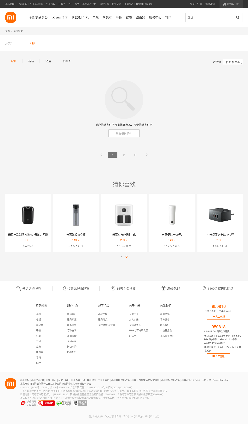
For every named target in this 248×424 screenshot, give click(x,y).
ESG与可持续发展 (138, 330)
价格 (67, 61)
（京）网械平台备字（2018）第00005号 (41, 390)
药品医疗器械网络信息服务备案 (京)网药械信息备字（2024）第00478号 (100, 390)
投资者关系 (135, 324)
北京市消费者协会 (81, 383)
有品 (77, 3)
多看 (54, 380)
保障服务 (72, 341)
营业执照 (143, 390)
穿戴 (38, 335)
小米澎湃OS (36, 3)
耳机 (38, 341)
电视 (38, 319)
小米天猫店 (103, 380)
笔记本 (39, 324)
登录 (192, 3)
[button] (121, 257)
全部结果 (18, 31)
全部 (32, 43)
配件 (38, 362)
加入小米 (134, 319)
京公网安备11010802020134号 (88, 387)
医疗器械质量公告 (157, 390)
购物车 (233, 3)
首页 (7, 31)
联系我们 (165, 324)
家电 (38, 346)
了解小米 (134, 314)
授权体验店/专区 (106, 324)
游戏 (60, 380)
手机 (38, 314)
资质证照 (104, 3)
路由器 (39, 352)
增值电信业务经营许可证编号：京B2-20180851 (45, 394)
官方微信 (165, 319)
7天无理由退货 (79, 288)
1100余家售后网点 (220, 288)
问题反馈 (206, 380)
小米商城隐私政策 (170, 380)
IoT (69, 3)
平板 (38, 330)
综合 (13, 61)
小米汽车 (50, 3)
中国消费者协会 (62, 383)
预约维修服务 (31, 288)
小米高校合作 (167, 335)
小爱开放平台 (89, 3)
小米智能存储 (78, 380)
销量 (48, 61)
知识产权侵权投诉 (74, 397)
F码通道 (71, 352)
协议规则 (116, 3)
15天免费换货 (126, 288)
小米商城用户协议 (191, 380)
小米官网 (10, 3)
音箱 (38, 357)
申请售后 (72, 314)
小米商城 (22, 3)
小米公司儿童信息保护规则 (145, 380)
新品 (31, 61)
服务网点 (103, 319)
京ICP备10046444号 (61, 387)
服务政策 (72, 319)
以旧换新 (72, 335)
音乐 (67, 380)
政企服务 (91, 380)
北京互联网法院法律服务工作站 (36, 383)
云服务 (61, 3)
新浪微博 (165, 314)
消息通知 (210, 3)
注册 (199, 3)
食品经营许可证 (125, 394)
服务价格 (72, 324)
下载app (128, 5)
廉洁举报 (134, 335)
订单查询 (72, 330)
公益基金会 (166, 330)
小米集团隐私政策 (120, 380)
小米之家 (103, 314)
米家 (48, 380)
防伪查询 (72, 346)
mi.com (26, 387)
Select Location (144, 3)
